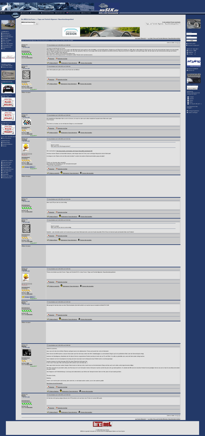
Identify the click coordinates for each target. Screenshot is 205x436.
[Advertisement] (7, 154)
